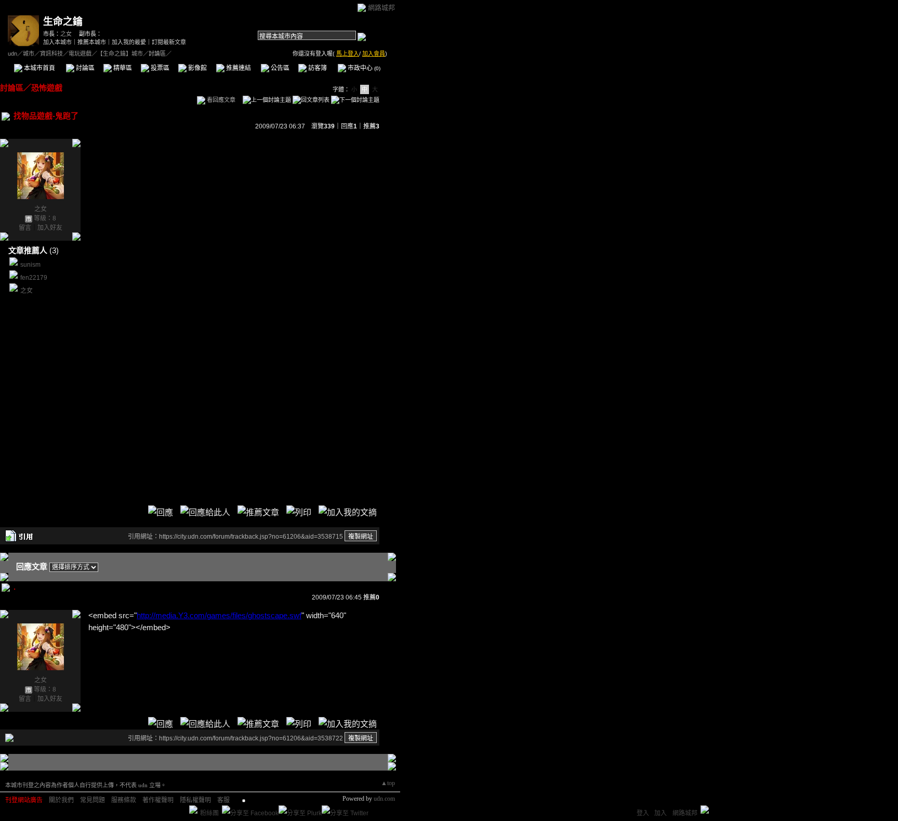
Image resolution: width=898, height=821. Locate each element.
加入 (660, 813)
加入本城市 (57, 42)
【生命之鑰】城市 (120, 53)
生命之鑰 (63, 21)
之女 (66, 34)
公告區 (279, 68)
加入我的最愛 (129, 42)
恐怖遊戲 (46, 87)
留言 (25, 227)
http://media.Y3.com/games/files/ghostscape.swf (219, 615)
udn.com (384, 798)
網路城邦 (381, 7)
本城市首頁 (38, 68)
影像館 (197, 68)
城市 (28, 53)
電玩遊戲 (80, 53)
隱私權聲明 (195, 800)
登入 (643, 813)
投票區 (159, 68)
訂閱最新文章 (169, 42)
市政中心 (363, 68)
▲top (388, 783)
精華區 (122, 68)
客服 (223, 800)
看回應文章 (220, 100)
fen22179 (33, 277)
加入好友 (49, 227)
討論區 (84, 68)
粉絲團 (209, 813)
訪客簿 (317, 68)
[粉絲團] (193, 809)
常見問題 (92, 800)
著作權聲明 (158, 800)
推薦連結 (237, 68)
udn (12, 53)
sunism (30, 264)
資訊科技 (51, 53)
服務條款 (123, 800)
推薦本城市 (91, 42)
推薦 (371, 126)
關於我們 (61, 800)
